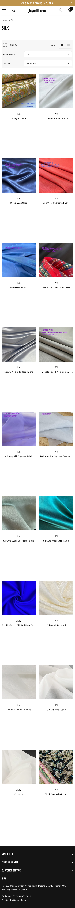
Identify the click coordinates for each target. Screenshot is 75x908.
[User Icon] (60, 10)
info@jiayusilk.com (18, 900)
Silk (13, 20)
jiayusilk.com (37, 10)
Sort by (6, 63)
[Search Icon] (13, 10)
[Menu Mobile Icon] (4, 10)
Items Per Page (9, 54)
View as (52, 45)
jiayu (18, 113)
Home (5, 20)
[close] (71, 3)
